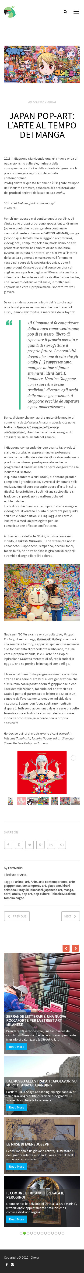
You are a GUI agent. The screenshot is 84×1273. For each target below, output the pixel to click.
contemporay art (34, 885)
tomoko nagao (14, 898)
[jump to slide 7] (76, 801)
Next (67, 916)
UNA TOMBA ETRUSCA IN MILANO (41, 1057)
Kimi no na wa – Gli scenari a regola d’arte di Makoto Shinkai (46, 1002)
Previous (20, 916)
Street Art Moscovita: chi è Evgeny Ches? (46, 952)
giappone (54, 885)
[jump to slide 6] (65, 801)
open (76, 11)
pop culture (42, 894)
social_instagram (12, 1264)
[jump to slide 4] (43, 801)
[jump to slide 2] (21, 801)
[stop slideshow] (45, 787)
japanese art (53, 890)
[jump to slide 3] (32, 801)
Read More (24, 977)
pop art (27, 894)
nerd (7, 894)
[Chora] (10, 11)
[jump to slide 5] (54, 801)
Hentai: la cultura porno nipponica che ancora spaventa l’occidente (47, 1100)
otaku (16, 894)
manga (68, 890)
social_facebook (7, 1264)
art (27, 882)
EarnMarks (15, 868)
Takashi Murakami (63, 894)
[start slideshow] (37, 787)
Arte (23, 875)
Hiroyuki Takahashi (30, 890)
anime (19, 882)
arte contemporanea (52, 882)
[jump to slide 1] (10, 801)
